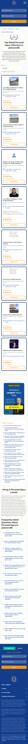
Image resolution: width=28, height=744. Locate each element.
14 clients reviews (7, 329)
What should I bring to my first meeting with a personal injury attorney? (12, 465)
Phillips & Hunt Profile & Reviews (12, 350)
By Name (19, 648)
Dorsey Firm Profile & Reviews (12, 279)
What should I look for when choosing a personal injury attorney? (14, 461)
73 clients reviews (7, 364)
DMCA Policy (11, 737)
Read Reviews (14, 107)
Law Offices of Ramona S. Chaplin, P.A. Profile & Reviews (13, 88)
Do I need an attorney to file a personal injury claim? (12, 450)
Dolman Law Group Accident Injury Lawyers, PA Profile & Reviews (13, 162)
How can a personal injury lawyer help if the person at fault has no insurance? (14, 481)
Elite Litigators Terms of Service (18, 736)
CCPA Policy (17, 737)
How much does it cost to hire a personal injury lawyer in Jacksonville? (14, 453)
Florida (4, 29)
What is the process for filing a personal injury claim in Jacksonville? (14, 469)
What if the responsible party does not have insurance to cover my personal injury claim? (14, 446)
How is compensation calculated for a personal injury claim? (14, 433)
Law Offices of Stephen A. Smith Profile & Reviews (12, 199)
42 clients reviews (7, 221)
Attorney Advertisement (7, 32)
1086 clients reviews (8, 178)
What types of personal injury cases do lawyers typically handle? (14, 473)
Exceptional (7, 100)
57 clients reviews (7, 258)
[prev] (3, 374)
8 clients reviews (7, 141)
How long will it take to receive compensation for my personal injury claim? (14, 441)
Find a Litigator (6, 684)
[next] (24, 374)
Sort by (3, 65)
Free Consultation (14, 412)
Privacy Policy (4, 737)
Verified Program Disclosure (13, 739)
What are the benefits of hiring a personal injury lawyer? (13, 457)
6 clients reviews (7, 104)
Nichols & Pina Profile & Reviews (12, 315)
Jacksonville (11, 29)
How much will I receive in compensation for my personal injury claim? (14, 429)
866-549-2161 (15, 407)
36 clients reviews (7, 294)
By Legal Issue (9, 648)
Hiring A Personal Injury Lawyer (12, 425)
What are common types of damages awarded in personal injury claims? (14, 437)
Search (14, 21)
